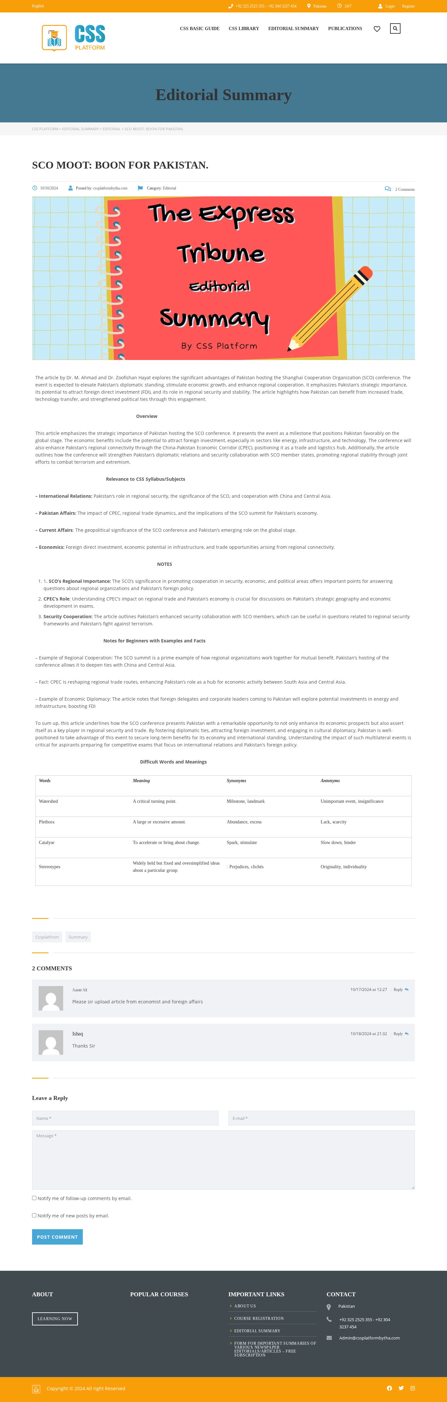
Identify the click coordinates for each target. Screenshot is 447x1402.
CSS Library (244, 28)
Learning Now (55, 1319)
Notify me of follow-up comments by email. (85, 1198)
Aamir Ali (79, 990)
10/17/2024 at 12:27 (369, 989)
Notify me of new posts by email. (73, 1216)
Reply (399, 989)
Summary (78, 937)
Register (408, 6)
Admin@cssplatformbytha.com (369, 1338)
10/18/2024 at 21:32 (369, 1033)
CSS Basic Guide (200, 28)
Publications (345, 28)
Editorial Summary (293, 28)
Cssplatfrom (47, 937)
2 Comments (404, 189)
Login (390, 6)
